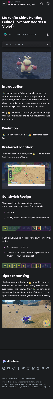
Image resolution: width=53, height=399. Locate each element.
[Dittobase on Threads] (28, 368)
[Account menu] (48, 3)
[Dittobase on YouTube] (9, 368)
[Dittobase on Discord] (48, 368)
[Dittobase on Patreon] (43, 368)
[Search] (41, 3)
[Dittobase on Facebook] (18, 368)
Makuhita (11, 93)
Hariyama (37, 134)
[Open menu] (4, 3)
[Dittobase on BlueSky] (33, 368)
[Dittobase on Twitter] (23, 368)
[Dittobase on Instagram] (4, 368)
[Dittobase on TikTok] (13, 368)
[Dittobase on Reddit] (38, 368)
